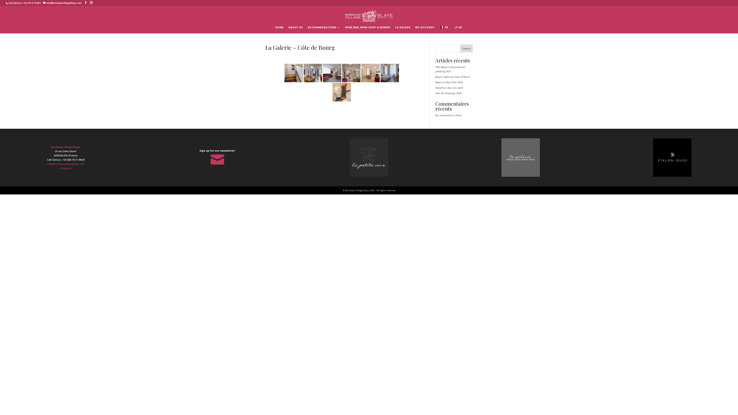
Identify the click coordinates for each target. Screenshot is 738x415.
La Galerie (403, 27)
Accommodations (322, 27)
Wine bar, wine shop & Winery (368, 27)
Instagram (65, 168)
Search (466, 48)
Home (279, 27)
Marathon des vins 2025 (449, 88)
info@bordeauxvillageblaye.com (65, 164)
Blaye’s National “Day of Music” (453, 77)
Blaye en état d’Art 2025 (449, 82)
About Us (295, 27)
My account (425, 27)
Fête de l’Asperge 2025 (448, 93)
